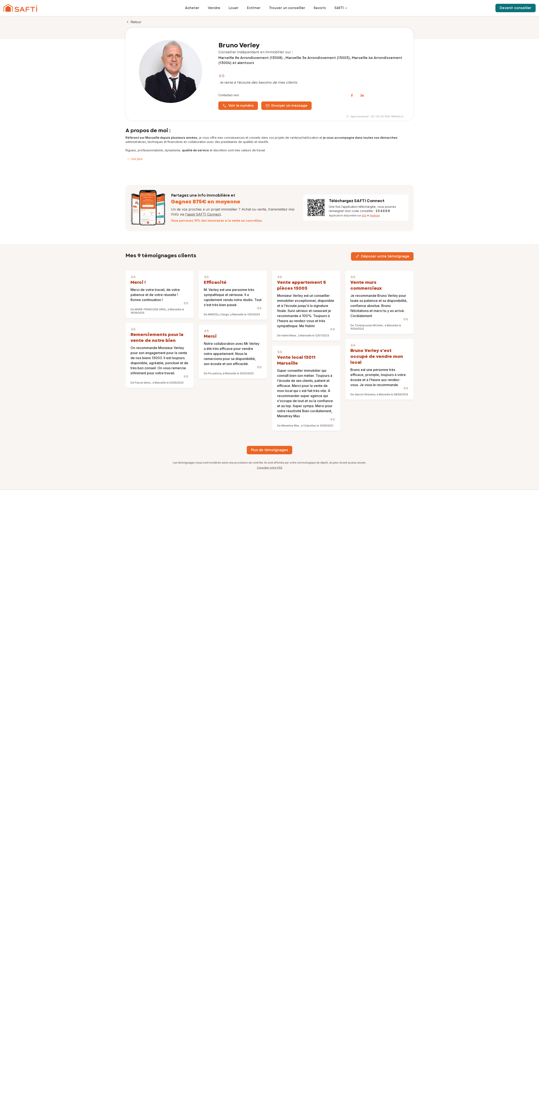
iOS (364, 215)
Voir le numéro (241, 105)
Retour (136, 22)
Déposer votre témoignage (385, 256)
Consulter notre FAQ (269, 467)
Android (375, 215)
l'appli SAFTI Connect (203, 214)
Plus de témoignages (269, 450)
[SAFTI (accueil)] (20, 8)
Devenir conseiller (515, 7)
